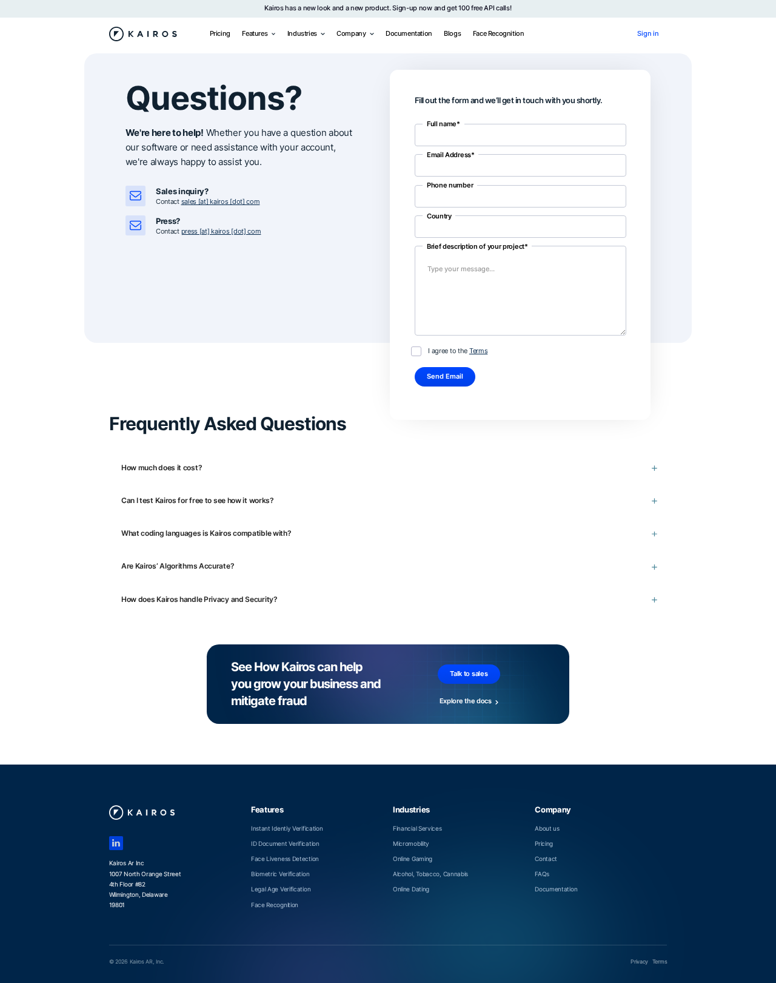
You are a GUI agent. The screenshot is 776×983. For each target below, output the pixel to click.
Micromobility (411, 843)
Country (439, 216)
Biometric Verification (280, 873)
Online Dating (411, 889)
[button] (258, 34)
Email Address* (451, 155)
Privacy (639, 962)
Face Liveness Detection (285, 858)
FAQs (542, 873)
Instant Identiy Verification (287, 828)
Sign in (648, 34)
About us (547, 828)
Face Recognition (498, 34)
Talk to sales (468, 674)
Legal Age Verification (280, 889)
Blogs (452, 34)
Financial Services (417, 828)
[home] (143, 34)
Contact (546, 858)
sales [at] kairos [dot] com (220, 202)
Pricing (220, 34)
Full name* (443, 124)
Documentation (409, 34)
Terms (478, 351)
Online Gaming (412, 858)
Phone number (450, 185)
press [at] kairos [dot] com (221, 231)
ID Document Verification (285, 843)
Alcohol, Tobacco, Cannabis (430, 873)
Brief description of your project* (477, 247)
